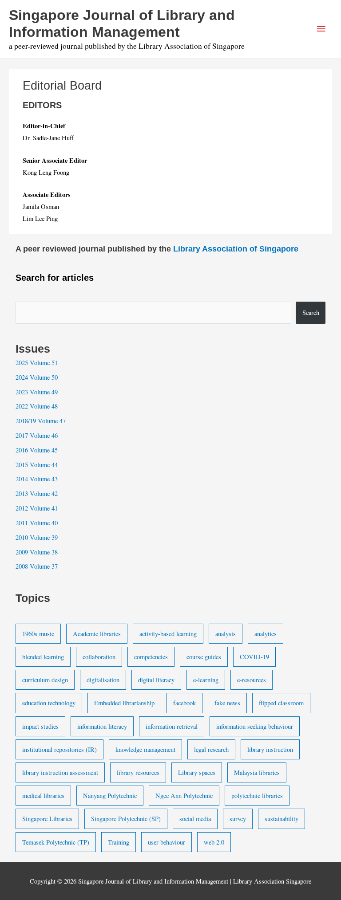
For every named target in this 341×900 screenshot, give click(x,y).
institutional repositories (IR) (59, 749)
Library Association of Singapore (235, 248)
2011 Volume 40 (37, 523)
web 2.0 (214, 842)
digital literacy (156, 680)
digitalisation (103, 680)
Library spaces (196, 772)
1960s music (38, 633)
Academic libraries (97, 633)
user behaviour (166, 842)
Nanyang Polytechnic (110, 795)
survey (238, 818)
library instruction (270, 749)
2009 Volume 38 (37, 552)
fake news (227, 703)
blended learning (43, 656)
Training (118, 842)
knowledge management (145, 749)
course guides (203, 656)
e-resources (251, 680)
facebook (184, 703)
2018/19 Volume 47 (41, 421)
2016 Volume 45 (37, 450)
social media (195, 818)
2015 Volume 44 (37, 464)
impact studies (40, 726)
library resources (138, 772)
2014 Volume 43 (37, 479)
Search (310, 312)
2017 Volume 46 (37, 435)
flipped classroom (281, 703)
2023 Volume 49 (37, 392)
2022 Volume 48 (37, 406)
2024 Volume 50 (37, 377)
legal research (211, 749)
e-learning (205, 680)
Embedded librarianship (124, 703)
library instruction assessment (60, 772)
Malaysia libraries (257, 772)
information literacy (102, 726)
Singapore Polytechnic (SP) (126, 818)
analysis (225, 633)
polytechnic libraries (257, 795)
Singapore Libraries (47, 818)
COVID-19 (254, 656)
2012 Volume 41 (37, 508)
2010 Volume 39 (37, 537)
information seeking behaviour (254, 726)
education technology (48, 703)
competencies (151, 656)
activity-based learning (168, 633)
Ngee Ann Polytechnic (184, 795)
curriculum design (45, 680)
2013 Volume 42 (37, 493)
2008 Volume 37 (37, 566)
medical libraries (43, 795)
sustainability (281, 818)
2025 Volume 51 (37, 362)
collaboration (99, 656)
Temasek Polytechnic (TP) (55, 842)
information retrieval (172, 726)
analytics (265, 633)
